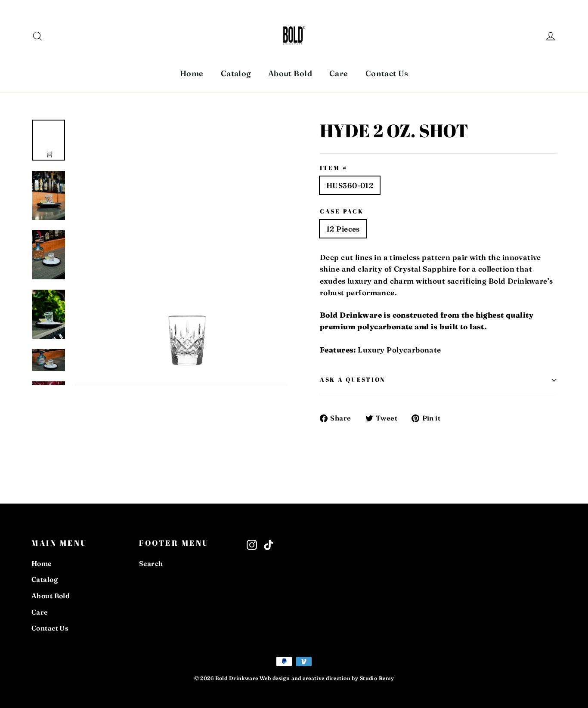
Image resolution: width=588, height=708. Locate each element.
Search (151, 564)
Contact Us (386, 73)
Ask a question (352, 379)
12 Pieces (343, 228)
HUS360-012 (349, 185)
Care (338, 73)
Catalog (236, 73)
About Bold (290, 73)
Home (192, 73)
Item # (333, 168)
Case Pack (341, 211)
